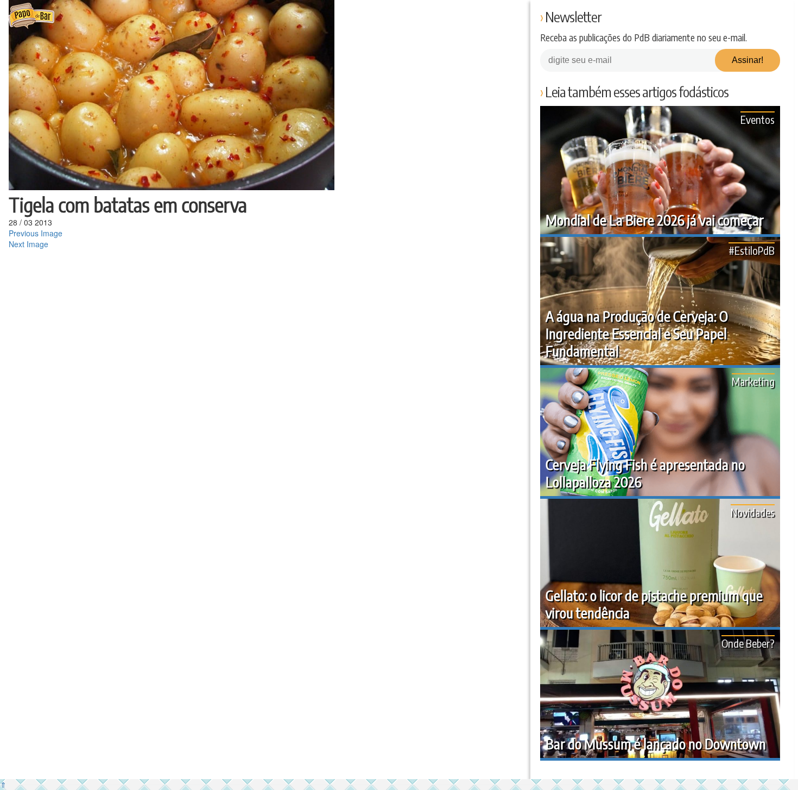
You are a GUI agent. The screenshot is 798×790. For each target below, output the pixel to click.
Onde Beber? (748, 643)
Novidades (753, 512)
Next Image (28, 244)
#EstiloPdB (752, 250)
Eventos (757, 119)
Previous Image (35, 233)
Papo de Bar (31, 16)
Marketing (753, 381)
